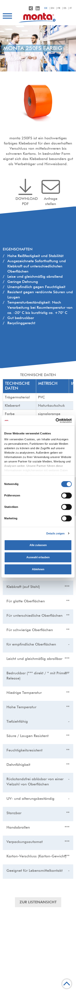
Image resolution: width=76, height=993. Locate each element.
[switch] (66, 495)
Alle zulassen (38, 545)
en (52, 8)
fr (59, 8)
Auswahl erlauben (38, 557)
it (71, 8)
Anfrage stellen (50, 201)
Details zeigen (55, 533)
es (65, 8)
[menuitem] (38, 17)
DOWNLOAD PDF (26, 201)
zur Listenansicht (38, 902)
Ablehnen (38, 569)
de (45, 8)
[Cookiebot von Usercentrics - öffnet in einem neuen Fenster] (55, 420)
